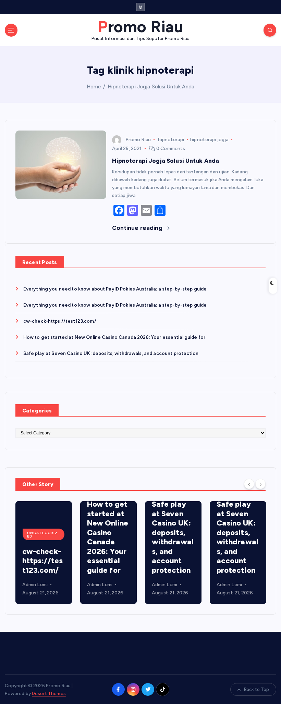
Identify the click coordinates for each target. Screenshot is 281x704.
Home (94, 87)
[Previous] (249, 484)
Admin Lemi (35, 585)
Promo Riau (138, 140)
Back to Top (256, 689)
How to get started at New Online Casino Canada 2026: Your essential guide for (114, 337)
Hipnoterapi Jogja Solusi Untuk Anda (151, 87)
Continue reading (138, 227)
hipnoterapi (171, 140)
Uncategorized (42, 535)
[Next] (260, 484)
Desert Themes (49, 693)
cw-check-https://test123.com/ (59, 321)
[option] (43, 552)
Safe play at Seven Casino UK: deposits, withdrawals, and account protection (110, 353)
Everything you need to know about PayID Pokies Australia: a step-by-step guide (115, 289)
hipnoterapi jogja (209, 140)
